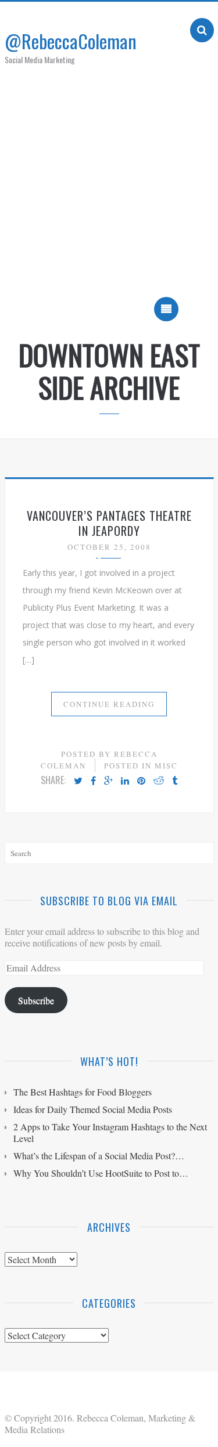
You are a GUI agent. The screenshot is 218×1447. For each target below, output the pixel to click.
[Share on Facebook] (93, 781)
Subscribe (36, 1000)
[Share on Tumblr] (174, 781)
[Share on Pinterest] (141, 781)
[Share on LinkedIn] (125, 781)
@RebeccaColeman (71, 41)
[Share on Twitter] (78, 781)
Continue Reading (109, 704)
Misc (166, 765)
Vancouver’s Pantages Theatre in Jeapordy (109, 523)
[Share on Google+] (108, 781)
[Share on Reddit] (158, 781)
